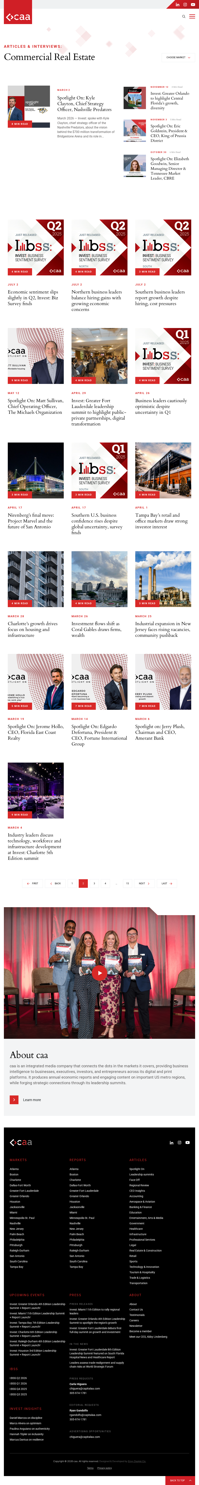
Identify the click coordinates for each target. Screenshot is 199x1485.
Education (135, 1212)
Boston (14, 1174)
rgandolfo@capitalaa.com (85, 1414)
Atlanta (14, 1169)
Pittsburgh (16, 1245)
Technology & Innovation (144, 1266)
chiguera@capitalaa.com (85, 1388)
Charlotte (15, 1179)
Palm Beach (17, 1234)
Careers (134, 1320)
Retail (132, 1256)
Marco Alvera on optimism (25, 1423)
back (58, 883)
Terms (90, 1468)
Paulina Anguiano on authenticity (30, 1428)
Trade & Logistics (139, 1277)
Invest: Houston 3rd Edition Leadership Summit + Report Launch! (33, 1352)
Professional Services (142, 1239)
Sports (133, 1261)
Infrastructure (137, 1234)
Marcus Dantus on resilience (27, 1439)
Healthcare (136, 1228)
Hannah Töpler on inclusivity (27, 1434)
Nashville (15, 1223)
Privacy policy (104, 1468)
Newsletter (135, 1325)
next (142, 883)
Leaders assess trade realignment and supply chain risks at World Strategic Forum (97, 1364)
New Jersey (17, 1228)
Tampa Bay (16, 1266)
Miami (13, 1212)
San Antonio (17, 1256)
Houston (15, 1201)
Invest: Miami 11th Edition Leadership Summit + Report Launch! (37, 1315)
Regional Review (139, 1185)
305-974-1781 (78, 1393)
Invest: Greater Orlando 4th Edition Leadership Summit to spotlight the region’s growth (97, 1320)
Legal (132, 1245)
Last (164, 883)
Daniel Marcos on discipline (26, 1417)
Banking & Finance (140, 1207)
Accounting (136, 1196)
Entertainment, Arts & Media (146, 1217)
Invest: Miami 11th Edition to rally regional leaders (95, 1311)
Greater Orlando (19, 1196)
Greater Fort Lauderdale (24, 1190)
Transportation (138, 1283)
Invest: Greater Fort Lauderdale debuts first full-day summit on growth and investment (95, 1330)
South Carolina (19, 1261)
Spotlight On (136, 1169)
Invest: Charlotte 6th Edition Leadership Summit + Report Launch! (33, 1334)
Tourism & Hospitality (142, 1272)
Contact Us (136, 1309)
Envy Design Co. (137, 1461)
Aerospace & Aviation (142, 1201)
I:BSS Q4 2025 (18, 1388)
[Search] (183, 16)
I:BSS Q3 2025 (18, 1394)
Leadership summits (141, 1174)
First (35, 883)
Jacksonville (17, 1207)
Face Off (134, 1179)
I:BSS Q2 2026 (18, 1378)
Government (136, 1223)
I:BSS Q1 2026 (18, 1383)
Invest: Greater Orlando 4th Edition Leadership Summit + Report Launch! (37, 1306)
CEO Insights (137, 1190)
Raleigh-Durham (19, 1250)
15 (127, 883)
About (133, 1304)
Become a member (140, 1331)
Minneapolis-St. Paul (22, 1217)
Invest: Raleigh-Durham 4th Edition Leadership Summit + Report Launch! (37, 1343)
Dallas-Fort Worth (20, 1185)
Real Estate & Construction (145, 1250)
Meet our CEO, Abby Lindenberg (148, 1336)
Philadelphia (17, 1239)
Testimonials (137, 1315)
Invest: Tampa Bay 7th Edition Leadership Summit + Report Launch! (34, 1324)
